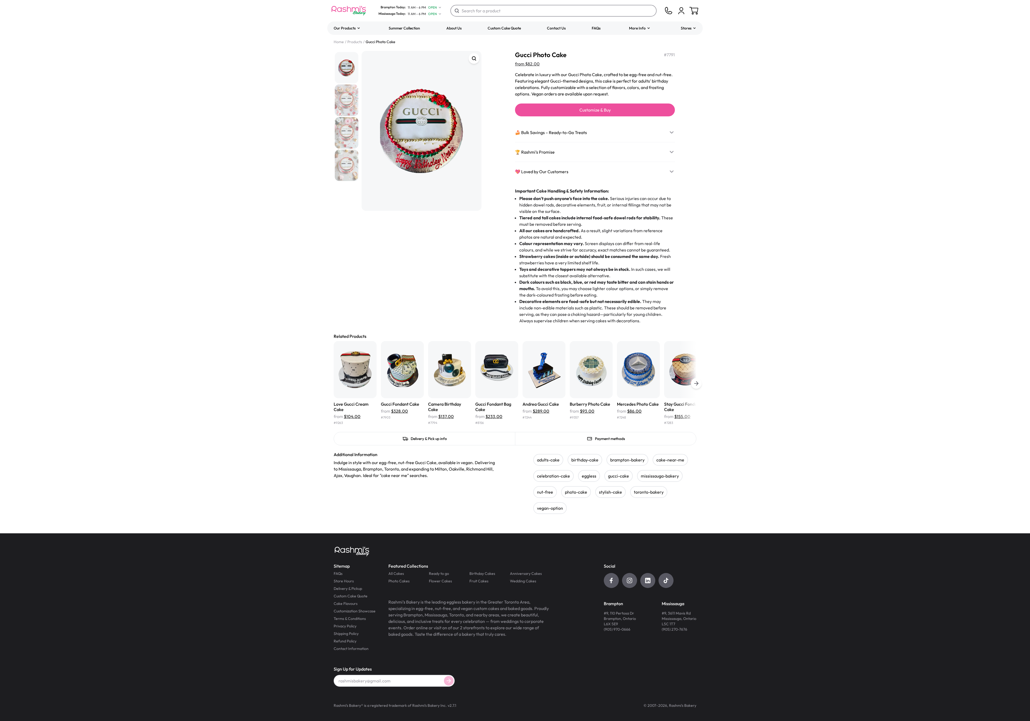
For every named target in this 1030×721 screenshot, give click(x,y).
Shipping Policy (346, 633)
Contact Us (556, 28)
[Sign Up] (449, 681)
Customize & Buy (595, 110)
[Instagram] (629, 580)
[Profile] (681, 10)
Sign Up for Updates (353, 669)
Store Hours (344, 581)
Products (354, 41)
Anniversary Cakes (526, 573)
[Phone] (668, 10)
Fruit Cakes (478, 581)
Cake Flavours (346, 603)
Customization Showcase (355, 611)
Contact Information (351, 648)
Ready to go (439, 573)
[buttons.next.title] (696, 383)
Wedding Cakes (523, 581)
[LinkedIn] (647, 580)
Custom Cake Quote (504, 28)
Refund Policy (345, 641)
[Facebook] (611, 580)
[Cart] (681, 10)
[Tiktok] (666, 580)
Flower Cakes (440, 581)
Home (339, 41)
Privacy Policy (345, 626)
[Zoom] (474, 58)
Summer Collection (404, 28)
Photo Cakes (399, 581)
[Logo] (348, 10)
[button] (347, 28)
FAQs (596, 28)
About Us (454, 28)
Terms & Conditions (350, 618)
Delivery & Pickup (348, 588)
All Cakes (396, 573)
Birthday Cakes (482, 573)
